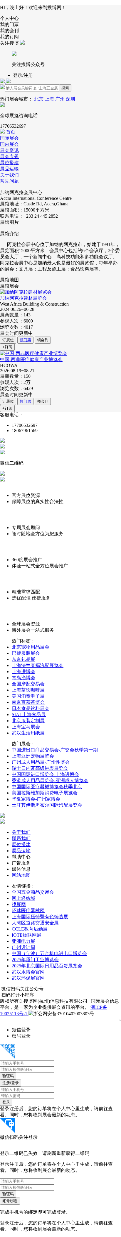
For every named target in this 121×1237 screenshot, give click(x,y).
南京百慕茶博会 (28, 702)
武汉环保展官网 (28, 978)
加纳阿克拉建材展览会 (23, 298)
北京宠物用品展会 (30, 647)
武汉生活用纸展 (28, 732)
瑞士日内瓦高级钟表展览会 (40, 768)
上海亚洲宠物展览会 (33, 755)
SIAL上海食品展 (29, 714)
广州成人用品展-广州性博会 (41, 762)
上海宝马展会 (26, 726)
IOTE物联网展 (26, 935)
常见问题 (9, 181)
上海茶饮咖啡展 (28, 689)
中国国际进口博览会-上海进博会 (45, 774)
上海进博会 (23, 671)
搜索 (65, 88)
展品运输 (9, 168)
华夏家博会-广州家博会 (36, 798)
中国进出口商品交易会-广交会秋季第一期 (55, 749)
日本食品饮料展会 (30, 708)
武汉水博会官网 (28, 971)
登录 (6, 1102)
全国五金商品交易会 (33, 892)
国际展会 (9, 138)
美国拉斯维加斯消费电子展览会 (45, 792)
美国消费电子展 (28, 696)
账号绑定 (10, 1201)
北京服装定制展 (28, 720)
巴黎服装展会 (26, 653)
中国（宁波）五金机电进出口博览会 (49, 953)
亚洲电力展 (23, 941)
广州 (60, 98)
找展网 (19, 904)
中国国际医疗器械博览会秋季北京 (47, 786)
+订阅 (7, 347)
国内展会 (9, 144)
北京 (38, 98)
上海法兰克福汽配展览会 (37, 665)
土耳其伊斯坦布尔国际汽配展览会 (47, 805)
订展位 (8, 340)
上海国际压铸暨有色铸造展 (40, 916)
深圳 (70, 98)
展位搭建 (9, 162)
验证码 (8, 1076)
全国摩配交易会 (28, 683)
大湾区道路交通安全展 (35, 922)
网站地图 (21, 875)
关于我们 (9, 174)
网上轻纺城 (23, 898)
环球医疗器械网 (28, 910)
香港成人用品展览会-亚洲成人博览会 (50, 780)
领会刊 (42, 340)
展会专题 (9, 156)
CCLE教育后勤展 (30, 928)
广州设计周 (23, 947)
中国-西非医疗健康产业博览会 (31, 359)
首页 (10, 131)
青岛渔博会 (23, 677)
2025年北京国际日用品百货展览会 (47, 965)
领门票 (25, 340)
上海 (49, 98)
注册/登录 (10, 1083)
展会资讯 (9, 150)
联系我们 (21, 838)
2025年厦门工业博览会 (35, 959)
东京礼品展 (23, 659)
